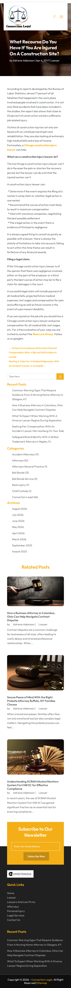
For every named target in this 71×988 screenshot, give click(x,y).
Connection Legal (22, 497)
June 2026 (18, 520)
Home (10, 893)
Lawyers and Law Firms (21, 902)
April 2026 (18, 533)
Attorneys (18, 460)
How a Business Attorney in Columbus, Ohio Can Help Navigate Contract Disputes (31, 616)
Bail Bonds (18, 472)
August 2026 (19, 508)
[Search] (60, 376)
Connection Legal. (42, 979)
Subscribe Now (36, 856)
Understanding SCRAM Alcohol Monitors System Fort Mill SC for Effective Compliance (33, 785)
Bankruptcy (19, 485)
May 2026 (18, 527)
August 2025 (19, 551)
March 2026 (19, 539)
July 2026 (17, 514)
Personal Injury (16, 911)
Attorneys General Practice (28, 466)
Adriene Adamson (23, 60)
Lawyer (55, 60)
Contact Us (13, 919)
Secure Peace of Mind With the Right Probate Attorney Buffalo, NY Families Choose (31, 700)
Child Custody (20, 491)
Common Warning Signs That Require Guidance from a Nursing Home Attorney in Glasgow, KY (37, 395)
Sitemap (42, 983)
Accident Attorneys (23, 454)
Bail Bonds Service (23, 478)
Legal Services (15, 915)
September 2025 (22, 545)
